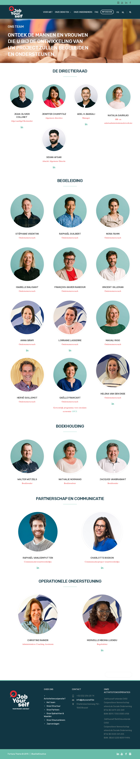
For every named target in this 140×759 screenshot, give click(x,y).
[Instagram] (118, 3)
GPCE (74, 411)
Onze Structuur (53, 706)
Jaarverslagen (53, 724)
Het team (51, 702)
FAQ (96, 12)
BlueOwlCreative (38, 754)
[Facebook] (130, 3)
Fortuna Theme (15, 754)
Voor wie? (47, 12)
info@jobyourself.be (85, 700)
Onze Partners (53, 710)
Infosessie (107, 12)
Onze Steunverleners (56, 720)
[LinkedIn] (22, 127)
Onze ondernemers (83, 12)
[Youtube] (122, 3)
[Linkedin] (126, 3)
